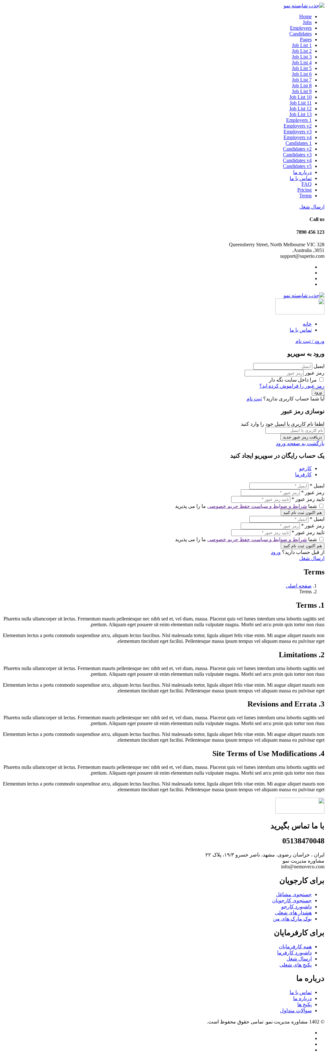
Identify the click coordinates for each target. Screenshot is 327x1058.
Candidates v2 (297, 149)
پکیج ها (304, 1004)
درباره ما (302, 172)
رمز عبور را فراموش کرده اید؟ (291, 386)
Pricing (304, 190)
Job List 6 (302, 74)
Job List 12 (300, 108)
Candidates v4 (297, 160)
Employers (301, 28)
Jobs (307, 22)
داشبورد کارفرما (294, 952)
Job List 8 (302, 85)
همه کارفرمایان (295, 946)
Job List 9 (302, 91)
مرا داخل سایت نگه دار (293, 380)
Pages (306, 39)
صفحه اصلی (299, 585)
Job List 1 (302, 45)
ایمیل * (317, 485)
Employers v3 (298, 131)
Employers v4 (298, 137)
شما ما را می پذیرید (246, 506)
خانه (307, 324)
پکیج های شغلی (295, 964)
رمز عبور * (312, 492)
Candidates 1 (298, 143)
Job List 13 (300, 114)
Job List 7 (302, 80)
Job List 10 (300, 97)
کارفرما (303, 474)
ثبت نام (254, 398)
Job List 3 (302, 56)
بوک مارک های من (292, 918)
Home (305, 16)
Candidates (300, 33)
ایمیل (319, 366)
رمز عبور (314, 372)
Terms (305, 195)
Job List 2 (302, 51)
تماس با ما (301, 178)
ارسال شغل (311, 206)
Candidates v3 (297, 154)
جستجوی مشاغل (294, 894)
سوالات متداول (296, 1010)
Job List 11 (301, 103)
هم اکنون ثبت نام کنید (302, 512)
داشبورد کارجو (296, 906)
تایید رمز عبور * (308, 499)
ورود (276, 552)
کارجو (305, 468)
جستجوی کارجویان (292, 900)
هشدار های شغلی (293, 912)
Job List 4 (302, 62)
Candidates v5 (297, 166)
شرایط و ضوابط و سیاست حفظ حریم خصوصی (257, 506)
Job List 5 (302, 68)
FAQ (306, 184)
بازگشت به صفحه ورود (300, 443)
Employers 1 (299, 120)
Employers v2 (298, 126)
